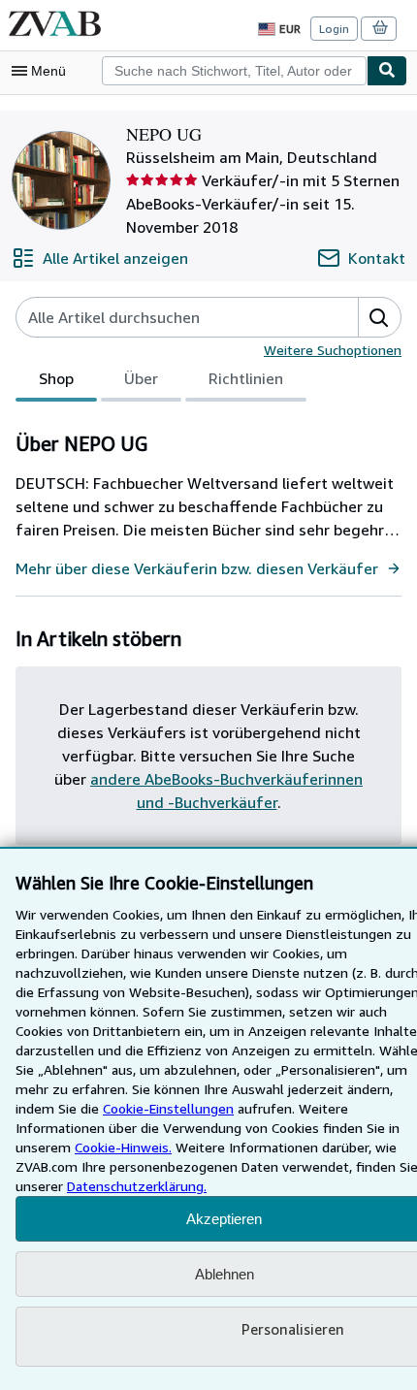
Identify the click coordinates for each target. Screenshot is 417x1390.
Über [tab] (141, 378)
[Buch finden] (387, 70)
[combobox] (234, 70)
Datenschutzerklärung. (137, 1186)
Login (334, 28)
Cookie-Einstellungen (168, 1108)
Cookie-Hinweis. (123, 1147)
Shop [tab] (56, 378)
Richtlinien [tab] (245, 378)
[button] (379, 317)
